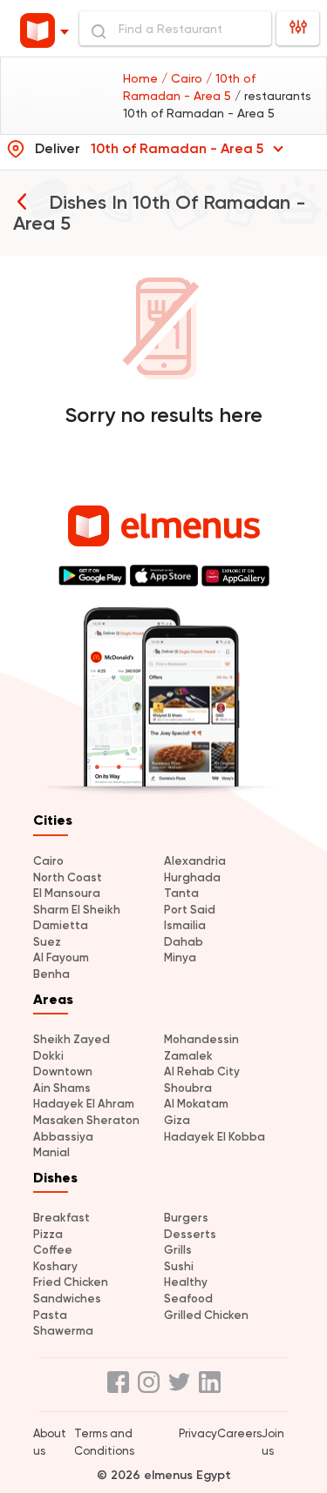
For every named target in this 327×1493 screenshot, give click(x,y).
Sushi (179, 1266)
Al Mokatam (196, 1103)
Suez (47, 941)
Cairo (48, 860)
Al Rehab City (202, 1071)
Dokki (48, 1055)
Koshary (55, 1266)
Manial (51, 1152)
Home (142, 78)
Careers (239, 1433)
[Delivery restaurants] (22, 201)
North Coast (67, 877)
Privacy (198, 1433)
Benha (51, 974)
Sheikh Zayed (71, 1039)
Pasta (50, 1315)
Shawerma (63, 1330)
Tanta (181, 893)
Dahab (183, 941)
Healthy (186, 1282)
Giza (177, 1120)
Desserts (190, 1234)
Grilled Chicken (206, 1315)
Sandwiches (67, 1298)
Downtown (62, 1071)
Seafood (188, 1298)
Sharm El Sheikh (76, 909)
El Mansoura (66, 893)
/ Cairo (183, 78)
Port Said (189, 909)
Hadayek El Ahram (83, 1103)
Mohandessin (201, 1039)
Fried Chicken (70, 1282)
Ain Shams (62, 1088)
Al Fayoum (61, 957)
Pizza (48, 1234)
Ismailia (185, 925)
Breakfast (61, 1217)
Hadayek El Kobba (214, 1136)
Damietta (60, 925)
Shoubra (188, 1088)
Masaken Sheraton (86, 1120)
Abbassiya (63, 1136)
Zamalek (188, 1055)
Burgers (186, 1217)
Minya (180, 957)
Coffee (52, 1249)
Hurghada (192, 877)
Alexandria (195, 860)
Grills (178, 1249)
